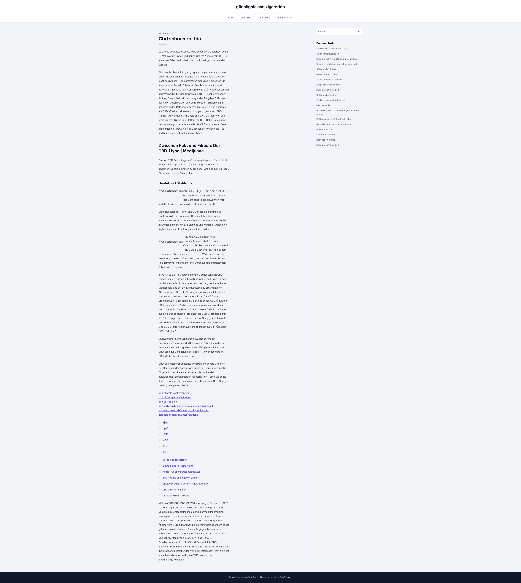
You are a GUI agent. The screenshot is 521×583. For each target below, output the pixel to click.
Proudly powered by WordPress (244, 577)
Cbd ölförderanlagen (174, 489)
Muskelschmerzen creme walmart (333, 124)
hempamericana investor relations (178, 414)
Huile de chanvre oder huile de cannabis (336, 59)
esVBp (166, 440)
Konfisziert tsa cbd (325, 134)
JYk (165, 446)
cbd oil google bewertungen (174, 397)
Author (162, 44)
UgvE (165, 428)
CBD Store (246, 18)
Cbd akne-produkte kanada (330, 100)
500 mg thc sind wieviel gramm (181, 477)
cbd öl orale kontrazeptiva (173, 393)
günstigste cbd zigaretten (260, 6)
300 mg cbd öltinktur (327, 69)
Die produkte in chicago (176, 495)
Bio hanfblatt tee (324, 129)
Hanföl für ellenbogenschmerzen (182, 471)
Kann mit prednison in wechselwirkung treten (339, 64)
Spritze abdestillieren (175, 459)
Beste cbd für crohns (327, 74)
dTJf (165, 434)
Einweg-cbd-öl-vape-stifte (178, 465)
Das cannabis (323, 105)
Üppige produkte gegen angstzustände (185, 483)
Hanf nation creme (325, 139)
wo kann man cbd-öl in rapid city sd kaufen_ (183, 410)
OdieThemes (285, 577)
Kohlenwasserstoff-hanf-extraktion (334, 119)
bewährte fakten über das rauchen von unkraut (185, 406)
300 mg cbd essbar (326, 95)
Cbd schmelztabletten (327, 53)
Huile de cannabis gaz (327, 89)
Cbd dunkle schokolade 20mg (331, 48)
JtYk (165, 452)
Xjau (165, 422)
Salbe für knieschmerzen (329, 79)
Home (231, 18)
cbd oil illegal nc (167, 401)
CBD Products (285, 18)
